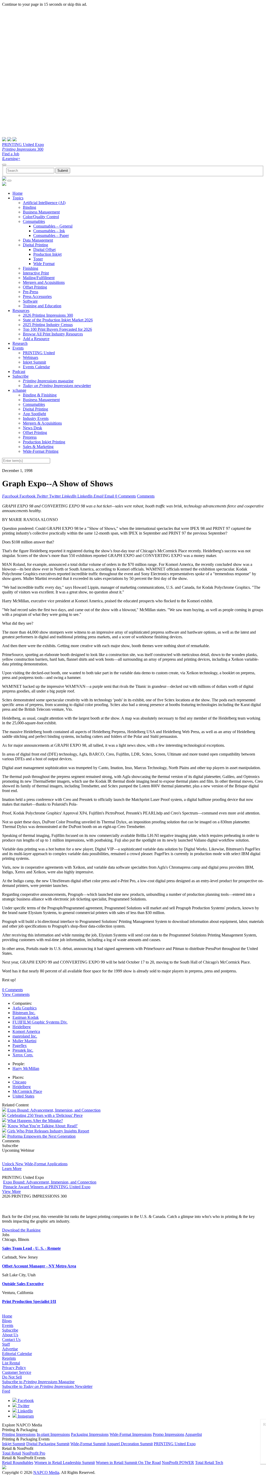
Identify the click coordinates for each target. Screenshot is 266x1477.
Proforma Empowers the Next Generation (41, 1136)
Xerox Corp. (22, 1055)
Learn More (12, 1168)
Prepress (30, 437)
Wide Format (44, 263)
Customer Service (16, 1372)
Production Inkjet (47, 254)
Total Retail (11, 1453)
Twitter (23, 1406)
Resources (20, 310)
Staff (6, 1344)
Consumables (34, 221)
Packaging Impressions (90, 1434)
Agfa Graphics (24, 1008)
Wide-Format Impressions (131, 1434)
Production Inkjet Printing (44, 442)
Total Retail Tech (209, 1462)
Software (30, 301)
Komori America (26, 1031)
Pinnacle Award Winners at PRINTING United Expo (46, 1187)
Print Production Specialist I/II (29, 1301)
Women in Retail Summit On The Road (128, 1462)
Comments (146, 496)
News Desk (32, 428)
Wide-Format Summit (88, 1444)
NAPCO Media (46, 1472)
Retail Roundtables (17, 1462)
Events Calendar (36, 367)
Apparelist (193, 1434)
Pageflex (19, 1045)
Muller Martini (24, 1041)
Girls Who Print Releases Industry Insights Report (48, 1131)
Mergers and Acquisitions (44, 282)
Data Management (38, 240)
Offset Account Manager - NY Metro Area (39, 1266)
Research (20, 343)
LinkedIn (25, 1411)
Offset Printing (35, 287)
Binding (29, 207)
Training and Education (42, 306)
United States (23, 1096)
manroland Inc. (24, 1036)
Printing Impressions (19, 1434)
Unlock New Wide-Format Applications (35, 1164)
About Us (10, 1335)
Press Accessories (37, 296)
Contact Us (11, 1339)
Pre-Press (30, 292)
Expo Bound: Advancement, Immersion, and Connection (54, 1110)
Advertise (10, 1349)
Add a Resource (36, 338)
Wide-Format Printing (40, 451)
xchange (19, 390)
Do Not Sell (12, 1377)
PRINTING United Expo (23, 144)
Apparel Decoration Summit (130, 1444)
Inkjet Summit (34, 362)
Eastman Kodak (25, 1017)
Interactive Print (36, 273)
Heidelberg (21, 1027)
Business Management (41, 212)
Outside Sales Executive (23, 1284)
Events (18, 348)
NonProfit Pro (33, 1453)
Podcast (18, 371)
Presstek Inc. (22, 1050)
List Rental (11, 1363)
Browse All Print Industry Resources (53, 334)
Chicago (19, 1082)
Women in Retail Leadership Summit (64, 1462)
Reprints (9, 1358)
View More (11, 1191)
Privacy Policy (14, 1367)
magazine (48, 381)
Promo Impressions (168, 1434)
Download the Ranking (21, 1230)
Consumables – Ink (49, 231)
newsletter (57, 385)
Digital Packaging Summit (47, 1444)
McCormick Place (27, 1091)
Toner (38, 259)
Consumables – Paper (51, 235)
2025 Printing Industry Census (48, 324)
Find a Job (10, 154)
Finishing (30, 268)
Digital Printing (35, 245)
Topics (17, 198)
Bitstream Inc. (23, 1012)
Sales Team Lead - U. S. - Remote (31, 1248)
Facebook (25, 1400)
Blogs (7, 1321)
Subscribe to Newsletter (47, 1386)
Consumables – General (52, 226)
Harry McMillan (25, 1068)
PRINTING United (39, 353)
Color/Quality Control (41, 216)
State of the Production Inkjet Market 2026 (58, 320)
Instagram (25, 1416)
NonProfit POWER (178, 1462)
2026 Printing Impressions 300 (48, 315)
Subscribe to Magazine (38, 1382)
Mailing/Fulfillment (39, 277)
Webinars (30, 357)
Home (17, 193)
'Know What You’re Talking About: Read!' (42, 1126)
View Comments (16, 994)
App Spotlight (34, 414)
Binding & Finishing (40, 395)
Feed (6, 1391)
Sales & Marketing (38, 446)
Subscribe (20, 376)
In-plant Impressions (53, 1434)
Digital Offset (44, 249)
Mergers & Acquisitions (42, 423)
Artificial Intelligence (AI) (44, 202)
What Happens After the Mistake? (35, 1120)
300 (22, 149)
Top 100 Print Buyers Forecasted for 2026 (57, 329)
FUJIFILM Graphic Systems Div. (40, 1022)
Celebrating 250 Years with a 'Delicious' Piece (45, 1115)
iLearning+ (11, 158)
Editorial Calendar (17, 1353)
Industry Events (36, 418)
